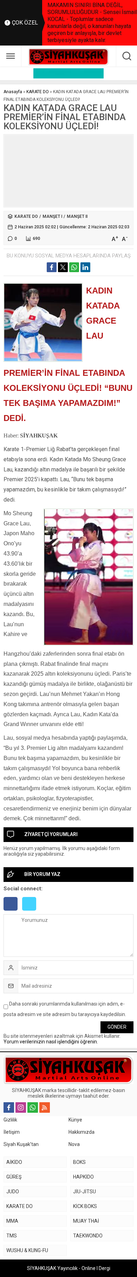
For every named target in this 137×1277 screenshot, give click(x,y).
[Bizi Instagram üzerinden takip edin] (20, 1107)
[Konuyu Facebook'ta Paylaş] (52, 267)
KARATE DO (37, 91)
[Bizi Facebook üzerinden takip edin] (9, 1107)
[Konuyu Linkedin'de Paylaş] (85, 267)
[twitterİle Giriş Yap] (31, 911)
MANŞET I (52, 216)
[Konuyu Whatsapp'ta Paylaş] (74, 267)
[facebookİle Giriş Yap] (13, 911)
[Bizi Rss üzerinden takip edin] (44, 1107)
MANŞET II (77, 216)
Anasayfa (13, 91)
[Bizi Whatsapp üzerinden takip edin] (32, 1107)
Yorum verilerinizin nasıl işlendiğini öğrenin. (51, 1041)
